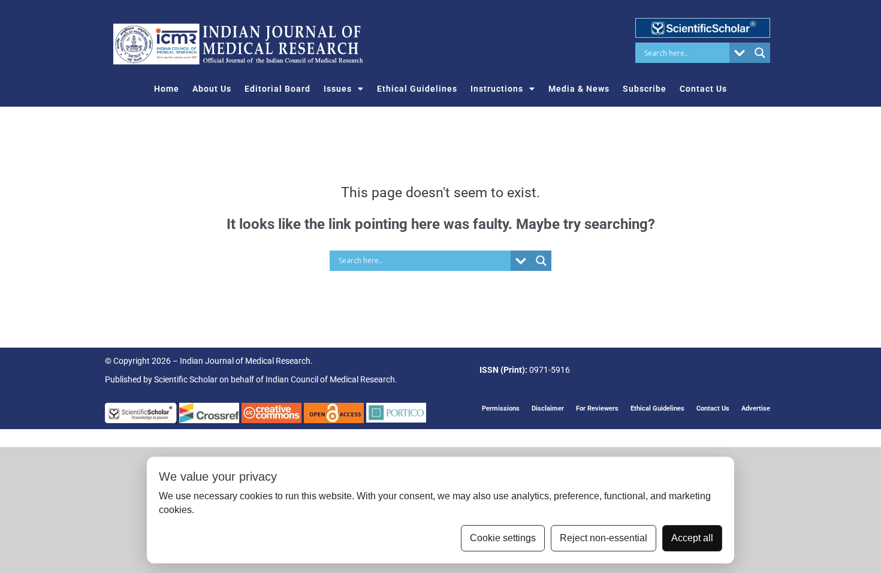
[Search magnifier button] (760, 53)
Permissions (501, 408)
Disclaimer (548, 408)
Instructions (496, 89)
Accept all (692, 538)
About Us (211, 89)
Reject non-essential (603, 538)
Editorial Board (277, 89)
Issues (338, 89)
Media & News (579, 89)
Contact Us (703, 89)
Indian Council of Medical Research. (331, 379)
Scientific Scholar (186, 379)
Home (166, 89)
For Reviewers (597, 408)
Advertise (755, 408)
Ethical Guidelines (417, 89)
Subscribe (644, 89)
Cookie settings (503, 538)
